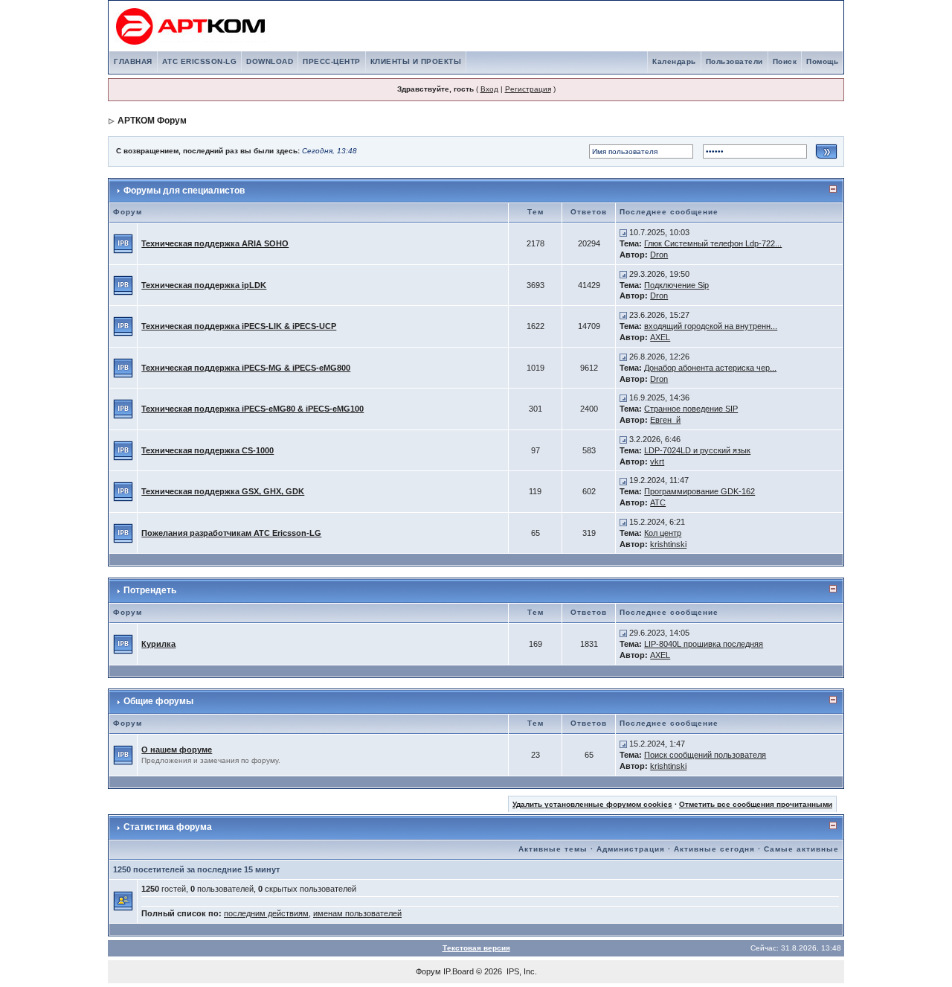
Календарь (674, 61)
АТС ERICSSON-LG (199, 61)
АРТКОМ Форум (152, 120)
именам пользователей (357, 913)
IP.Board (458, 971)
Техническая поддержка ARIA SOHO (215, 243)
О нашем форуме (176, 749)
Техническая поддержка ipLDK (203, 285)
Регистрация (528, 89)
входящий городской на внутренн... (710, 326)
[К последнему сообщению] (623, 232)
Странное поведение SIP (691, 408)
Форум (428, 971)
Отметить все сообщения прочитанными (755, 804)
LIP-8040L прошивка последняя (703, 643)
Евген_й (665, 419)
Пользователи (734, 61)
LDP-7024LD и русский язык (697, 450)
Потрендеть (149, 590)
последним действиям (266, 913)
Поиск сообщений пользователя (705, 754)
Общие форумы (158, 701)
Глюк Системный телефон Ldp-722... (713, 243)
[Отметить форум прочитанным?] (123, 242)
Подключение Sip (676, 285)
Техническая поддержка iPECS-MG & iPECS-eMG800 (245, 367)
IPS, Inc (520, 971)
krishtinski (668, 544)
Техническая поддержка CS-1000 (207, 450)
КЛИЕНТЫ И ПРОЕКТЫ (416, 61)
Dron (659, 254)
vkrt (657, 461)
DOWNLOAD (269, 61)
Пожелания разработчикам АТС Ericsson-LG (231, 532)
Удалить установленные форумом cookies (592, 804)
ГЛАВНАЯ (133, 61)
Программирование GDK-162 (699, 491)
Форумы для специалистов (184, 190)
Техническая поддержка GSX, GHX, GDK (222, 491)
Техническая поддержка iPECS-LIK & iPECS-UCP (238, 326)
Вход (489, 89)
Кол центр (662, 532)
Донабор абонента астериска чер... (710, 367)
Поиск (785, 61)
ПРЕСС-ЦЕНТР (332, 61)
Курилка (158, 643)
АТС (658, 502)
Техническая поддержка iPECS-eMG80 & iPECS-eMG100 (252, 408)
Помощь (822, 61)
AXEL (660, 337)
